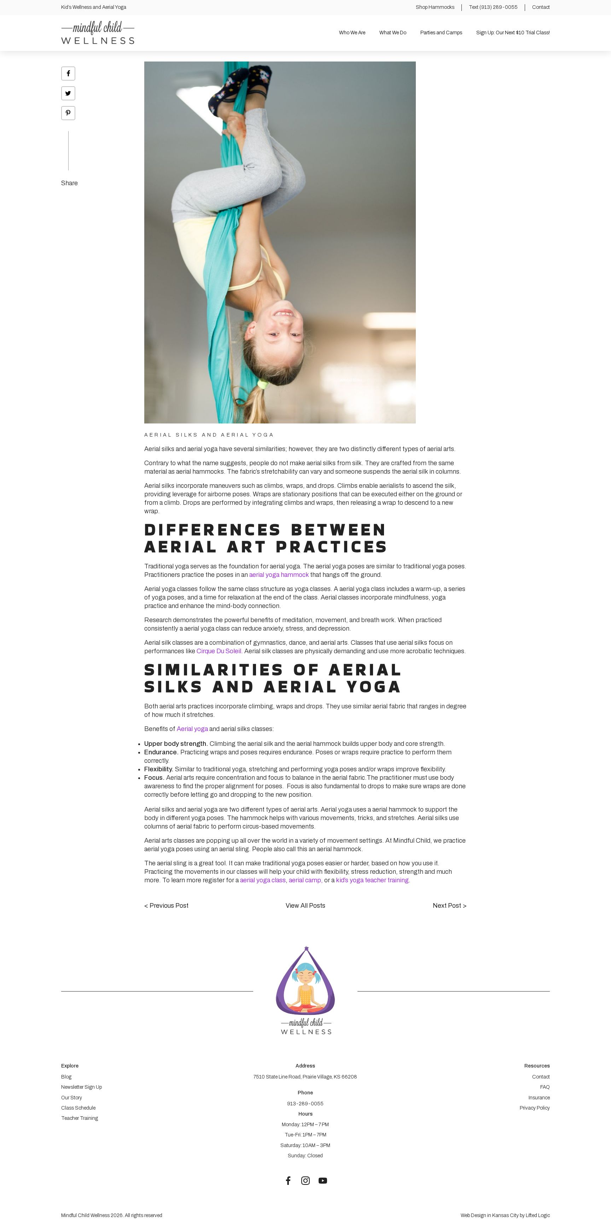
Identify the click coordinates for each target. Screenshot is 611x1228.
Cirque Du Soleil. (219, 651)
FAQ (545, 1087)
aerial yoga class (263, 880)
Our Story (71, 1097)
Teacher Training (79, 1118)
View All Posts (305, 905)
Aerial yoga (192, 728)
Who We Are (352, 32)
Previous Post (166, 905)
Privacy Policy (535, 1108)
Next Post (450, 905)
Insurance (539, 1097)
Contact (541, 1077)
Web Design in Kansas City (490, 1215)
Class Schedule (78, 1108)
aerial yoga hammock (279, 574)
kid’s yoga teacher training (372, 880)
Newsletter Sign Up (81, 1087)
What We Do (392, 32)
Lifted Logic (538, 1215)
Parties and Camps (441, 32)
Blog (66, 1077)
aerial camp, (306, 880)
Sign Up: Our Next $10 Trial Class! (513, 32)
